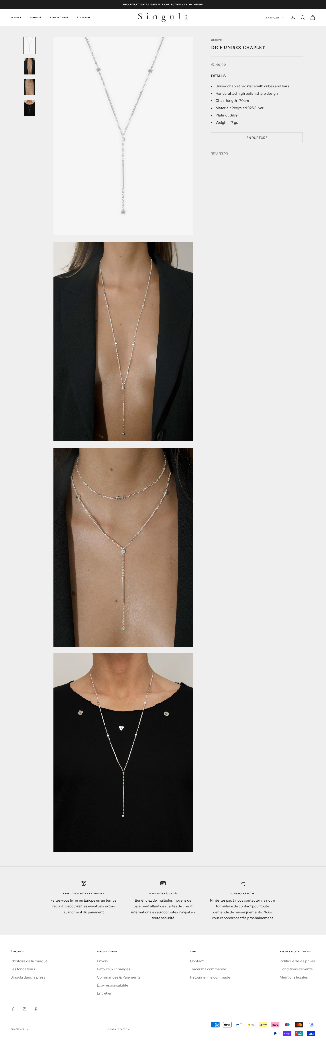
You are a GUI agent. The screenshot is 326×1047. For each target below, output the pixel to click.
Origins (216, 40)
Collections (59, 17)
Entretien (104, 993)
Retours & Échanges (113, 969)
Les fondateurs (23, 969)
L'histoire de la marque (29, 961)
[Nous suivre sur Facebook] (13, 1009)
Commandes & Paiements (118, 977)
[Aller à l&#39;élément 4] (29, 108)
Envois (102, 961)
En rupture (257, 138)
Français (272, 17)
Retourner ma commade (210, 977)
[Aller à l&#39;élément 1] (29, 45)
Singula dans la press (28, 977)
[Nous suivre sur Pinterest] (36, 1009)
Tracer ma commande (208, 969)
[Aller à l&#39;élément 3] (29, 87)
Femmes (16, 17)
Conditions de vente (296, 969)
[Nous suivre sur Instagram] (24, 1009)
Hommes (35, 17)
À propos (83, 17)
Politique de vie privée (297, 961)
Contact (197, 961)
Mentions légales (294, 977)
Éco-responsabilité (112, 985)
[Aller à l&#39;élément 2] (29, 66)
